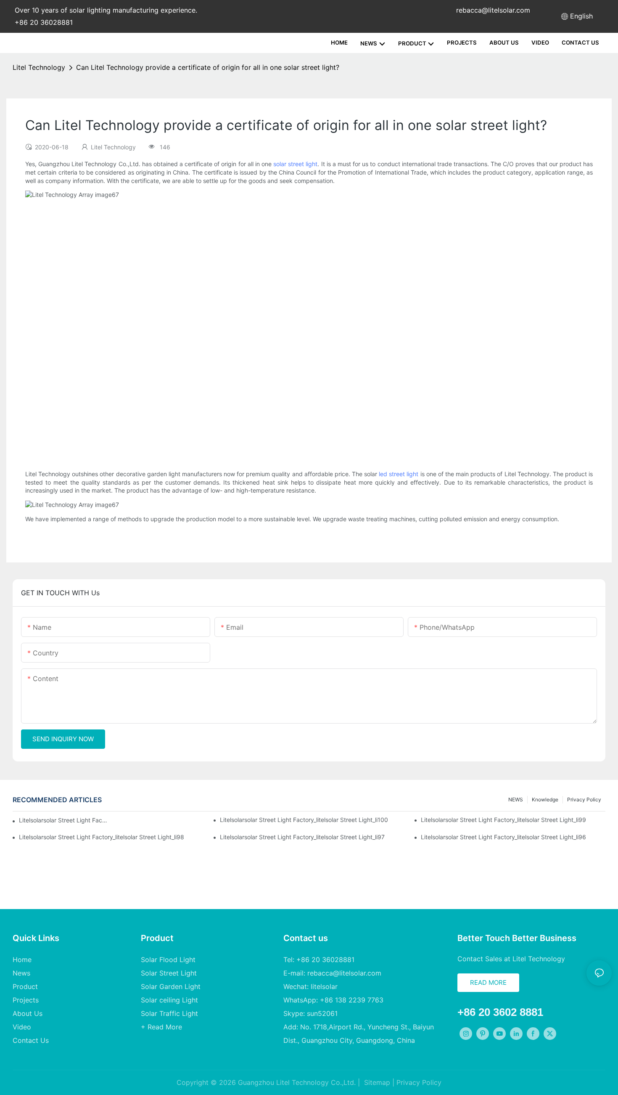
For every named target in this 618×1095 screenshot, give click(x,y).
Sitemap (376, 1082)
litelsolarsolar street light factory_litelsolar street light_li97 (302, 836)
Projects (26, 1000)
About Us (27, 1013)
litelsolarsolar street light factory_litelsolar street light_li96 (503, 836)
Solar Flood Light (168, 959)
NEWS (515, 799)
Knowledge (545, 799)
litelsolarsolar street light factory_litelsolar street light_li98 (101, 836)
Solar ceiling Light (169, 1000)
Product (25, 986)
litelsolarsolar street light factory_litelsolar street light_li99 (503, 819)
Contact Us (31, 1040)
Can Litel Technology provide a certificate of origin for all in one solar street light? (207, 67)
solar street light (295, 163)
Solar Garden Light (171, 986)
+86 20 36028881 (44, 22)
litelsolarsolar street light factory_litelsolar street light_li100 (304, 819)
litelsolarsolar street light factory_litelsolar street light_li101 (63, 820)
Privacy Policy (584, 799)
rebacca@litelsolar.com (493, 10)
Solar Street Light (169, 973)
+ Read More (161, 1027)
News (21, 973)
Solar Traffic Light (169, 1013)
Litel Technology (39, 67)
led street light (398, 473)
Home (22, 959)
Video (22, 1027)
